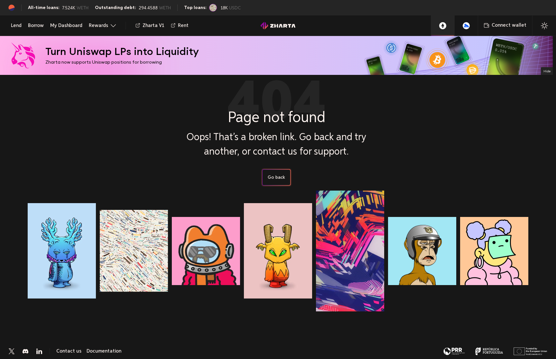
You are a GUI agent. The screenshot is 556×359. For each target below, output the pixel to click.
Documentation (104, 351)
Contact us (68, 351)
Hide (547, 71)
